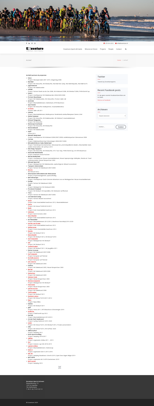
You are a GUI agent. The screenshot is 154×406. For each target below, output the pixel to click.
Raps (29, 300)
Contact (119, 49)
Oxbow (30, 112)
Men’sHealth (32, 235)
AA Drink (31, 101)
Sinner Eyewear (33, 116)
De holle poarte (33, 258)
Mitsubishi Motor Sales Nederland (39, 143)
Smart (30, 93)
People (110, 49)
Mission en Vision (91, 49)
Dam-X (30, 350)
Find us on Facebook (104, 100)
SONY (30, 323)
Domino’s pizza (33, 296)
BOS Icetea (32, 361)
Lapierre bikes (33, 346)
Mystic (30, 170)
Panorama (31, 284)
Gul (29, 242)
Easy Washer (32, 216)
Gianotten (31, 273)
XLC (29, 342)
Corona (30, 139)
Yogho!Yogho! (33, 246)
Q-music (31, 108)
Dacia (30, 204)
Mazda (30, 231)
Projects (103, 49)
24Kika (30, 338)
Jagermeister (32, 85)
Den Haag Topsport (35, 149)
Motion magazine (34, 281)
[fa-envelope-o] (34, 43)
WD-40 (30, 353)
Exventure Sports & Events (72, 49)
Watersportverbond (35, 124)
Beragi (30, 269)
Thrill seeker (32, 292)
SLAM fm (31, 311)
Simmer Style (32, 277)
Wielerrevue (32, 227)
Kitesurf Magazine (34, 120)
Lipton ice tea (33, 288)
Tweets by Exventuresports (106, 82)
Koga (30, 200)
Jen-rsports (32, 262)
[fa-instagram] (32, 43)
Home (119, 60)
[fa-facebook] (26, 43)
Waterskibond (33, 128)
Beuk (29, 208)
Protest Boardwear (34, 97)
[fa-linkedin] (29, 43)
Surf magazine (33, 239)
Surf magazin (32, 254)
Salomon (31, 212)
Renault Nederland (34, 135)
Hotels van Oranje (34, 223)
